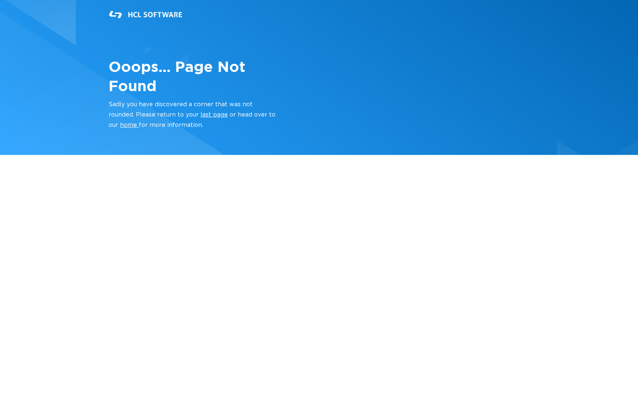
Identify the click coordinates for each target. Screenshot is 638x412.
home (129, 125)
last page (214, 115)
